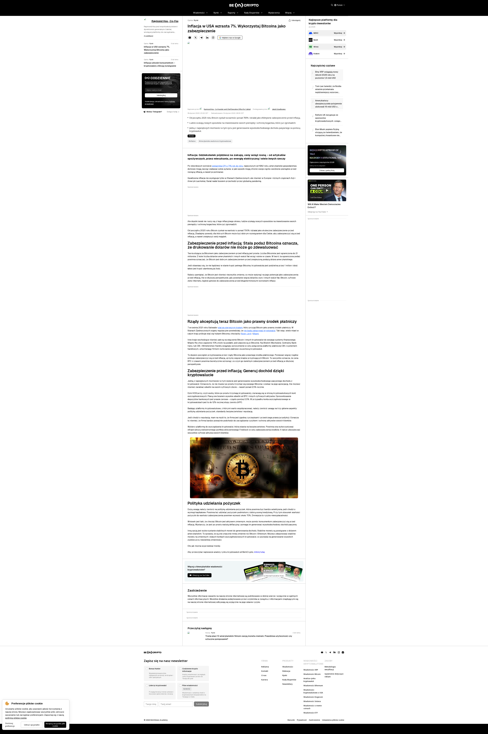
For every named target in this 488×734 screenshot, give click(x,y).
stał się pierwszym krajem (230, 327)
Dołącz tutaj (172, 112)
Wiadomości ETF (310, 713)
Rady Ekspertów (289, 679)
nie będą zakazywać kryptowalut (259, 330)
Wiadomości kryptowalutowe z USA (313, 691)
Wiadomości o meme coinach (312, 707)
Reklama (265, 666)
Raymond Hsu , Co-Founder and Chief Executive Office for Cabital (227, 109)
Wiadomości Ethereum (313, 685)
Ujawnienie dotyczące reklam (334, 675)
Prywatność (302, 720)
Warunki (291, 720)
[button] (160, 673)
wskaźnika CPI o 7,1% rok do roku (227, 166)
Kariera (264, 679)
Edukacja (286, 671)
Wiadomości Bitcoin (312, 674)
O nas (263, 675)
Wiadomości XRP (310, 670)
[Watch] (327, 190)
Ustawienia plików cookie (333, 720)
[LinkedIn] (207, 37)
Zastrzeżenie (314, 720)
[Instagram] (213, 37)
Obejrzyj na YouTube (317, 211)
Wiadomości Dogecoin (313, 697)
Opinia (190, 20)
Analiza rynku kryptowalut (309, 679)
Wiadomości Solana (312, 701)
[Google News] (343, 652)
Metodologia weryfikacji (330, 668)
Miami (256, 333)
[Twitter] (195, 37)
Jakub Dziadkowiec (279, 109)
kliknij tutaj (259, 552)
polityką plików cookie (16, 718)
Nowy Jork (246, 333)
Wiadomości (287, 666)
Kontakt (264, 671)
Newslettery (287, 684)
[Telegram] (201, 37)
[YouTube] (190, 37)
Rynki (196, 20)
